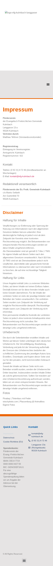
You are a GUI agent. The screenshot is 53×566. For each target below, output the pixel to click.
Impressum (8, 433)
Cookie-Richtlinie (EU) (13, 442)
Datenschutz (8, 437)
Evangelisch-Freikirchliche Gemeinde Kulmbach (30, 4)
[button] (48, 84)
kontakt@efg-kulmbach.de (22, 176)
